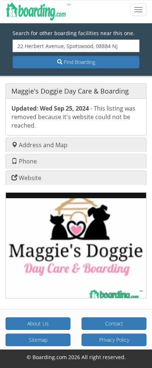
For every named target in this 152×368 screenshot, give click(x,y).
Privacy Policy (114, 339)
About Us (38, 323)
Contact (114, 323)
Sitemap (38, 339)
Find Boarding (78, 61)
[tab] (76, 90)
